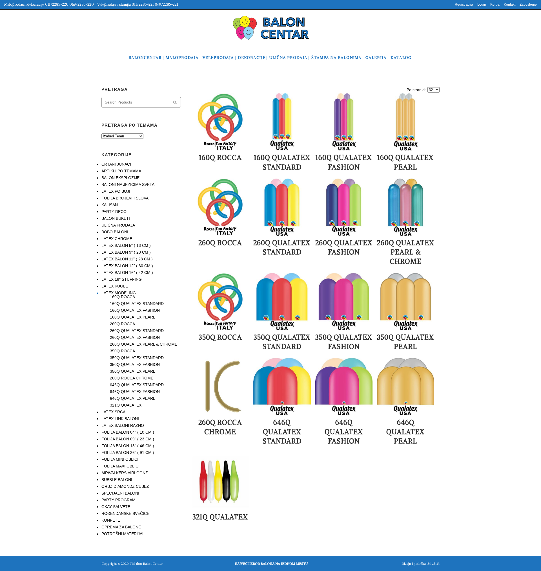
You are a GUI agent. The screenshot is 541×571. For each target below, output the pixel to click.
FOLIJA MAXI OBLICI (120, 466)
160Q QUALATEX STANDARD (137, 303)
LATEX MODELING (118, 293)
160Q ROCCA (122, 297)
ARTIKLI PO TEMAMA (121, 171)
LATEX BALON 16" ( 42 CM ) (127, 272)
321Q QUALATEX (125, 405)
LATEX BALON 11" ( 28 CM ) (127, 259)
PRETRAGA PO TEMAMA (129, 125)
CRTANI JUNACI (116, 164)
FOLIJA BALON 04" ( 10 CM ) (127, 432)
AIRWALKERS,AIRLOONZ (124, 473)
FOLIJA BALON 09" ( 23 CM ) (127, 439)
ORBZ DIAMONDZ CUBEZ (125, 486)
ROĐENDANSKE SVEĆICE (125, 513)
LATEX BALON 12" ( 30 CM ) (127, 265)
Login (481, 4)
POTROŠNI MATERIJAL (123, 534)
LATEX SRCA (113, 412)
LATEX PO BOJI (115, 191)
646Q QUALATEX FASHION (135, 391)
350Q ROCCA (122, 351)
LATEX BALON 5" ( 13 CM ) (126, 245)
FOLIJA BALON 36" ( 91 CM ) (127, 452)
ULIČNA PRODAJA (118, 225)
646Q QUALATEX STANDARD (137, 385)
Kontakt (509, 4)
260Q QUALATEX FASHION (135, 337)
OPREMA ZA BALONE (121, 527)
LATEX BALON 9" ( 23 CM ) (126, 252)
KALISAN (109, 205)
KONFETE (110, 520)
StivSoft (433, 563)
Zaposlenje (528, 4)
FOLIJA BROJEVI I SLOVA (124, 198)
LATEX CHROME (116, 238)
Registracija (464, 4)
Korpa (495, 4)
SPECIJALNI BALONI (120, 493)
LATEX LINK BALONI (120, 418)
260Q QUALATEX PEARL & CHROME (143, 344)
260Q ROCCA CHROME (131, 378)
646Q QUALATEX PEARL (132, 398)
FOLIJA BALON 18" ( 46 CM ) (127, 445)
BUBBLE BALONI (116, 479)
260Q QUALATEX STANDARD (137, 330)
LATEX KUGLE (114, 286)
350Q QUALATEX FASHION (135, 364)
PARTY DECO (114, 211)
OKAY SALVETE (115, 506)
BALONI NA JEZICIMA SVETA (127, 184)
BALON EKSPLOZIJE (120, 177)
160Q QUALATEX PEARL (132, 317)
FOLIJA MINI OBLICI (119, 459)
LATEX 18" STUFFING (121, 279)
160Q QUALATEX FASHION (135, 310)
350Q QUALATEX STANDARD (137, 357)
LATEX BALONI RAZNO (122, 425)
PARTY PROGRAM (118, 500)
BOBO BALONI (114, 232)
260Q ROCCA (122, 324)
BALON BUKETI (115, 218)
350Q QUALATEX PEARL (132, 371)
